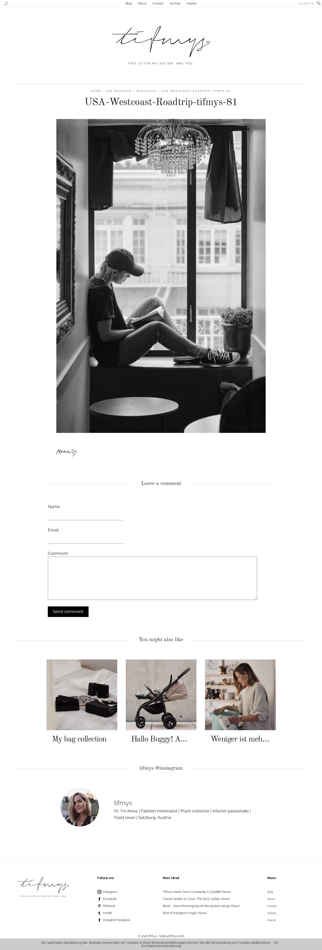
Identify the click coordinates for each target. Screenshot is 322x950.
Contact (158, 3)
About (142, 3)
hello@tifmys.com (171, 936)
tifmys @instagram (161, 768)
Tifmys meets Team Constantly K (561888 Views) (197, 892)
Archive (175, 3)
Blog (129, 3)
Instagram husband (116, 920)
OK (275, 942)
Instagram (110, 892)
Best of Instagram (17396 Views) (185, 913)
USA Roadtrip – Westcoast (131, 91)
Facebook (109, 899)
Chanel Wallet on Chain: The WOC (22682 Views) (196, 899)
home (96, 91)
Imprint (191, 3)
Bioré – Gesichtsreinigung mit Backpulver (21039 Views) (201, 906)
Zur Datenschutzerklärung (161, 946)
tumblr (107, 913)
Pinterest (109, 906)
